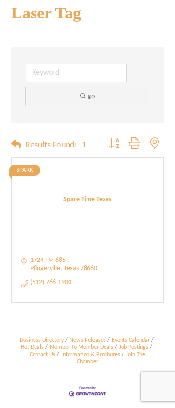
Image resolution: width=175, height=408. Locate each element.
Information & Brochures (90, 355)
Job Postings (133, 347)
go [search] (91, 96)
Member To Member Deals (81, 347)
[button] (16, 145)
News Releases (88, 340)
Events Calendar (131, 340)
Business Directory (42, 340)
